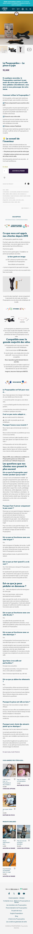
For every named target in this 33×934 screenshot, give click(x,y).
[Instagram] (19, 893)
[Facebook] (25, 184)
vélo (19, 202)
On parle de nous (16, 910)
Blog (16, 916)
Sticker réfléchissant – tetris (6, 842)
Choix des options (9, 788)
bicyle (11, 200)
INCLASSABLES (21, 194)
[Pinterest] (28, 184)
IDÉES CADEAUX (13, 194)
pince (12, 202)
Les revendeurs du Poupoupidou (16, 905)
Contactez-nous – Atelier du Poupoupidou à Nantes (16, 901)
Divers (7, 194)
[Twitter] (14, 893)
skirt (16, 202)
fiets (19, 200)
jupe (22, 200)
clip (17, 200)
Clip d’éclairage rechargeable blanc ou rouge (7, 870)
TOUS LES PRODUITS (10, 198)
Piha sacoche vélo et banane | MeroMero (21, 842)
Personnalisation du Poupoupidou (16, 908)
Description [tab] (16, 217)
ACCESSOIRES (13, 192)
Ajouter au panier (9, 848)
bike (14, 200)
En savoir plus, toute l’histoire (11, 752)
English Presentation (16, 913)
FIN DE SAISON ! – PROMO (16, 898)
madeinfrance (7, 202)
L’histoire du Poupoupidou (16, 919)
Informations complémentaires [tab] (16, 220)
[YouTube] (24, 893)
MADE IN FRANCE (15, 196)
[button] (13, 9)
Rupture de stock (23, 785)
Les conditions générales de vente (16, 922)
